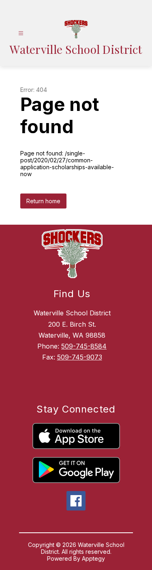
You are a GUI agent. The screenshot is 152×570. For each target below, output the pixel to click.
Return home (43, 201)
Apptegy (93, 558)
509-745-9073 (79, 357)
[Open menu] (21, 33)
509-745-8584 (84, 346)
